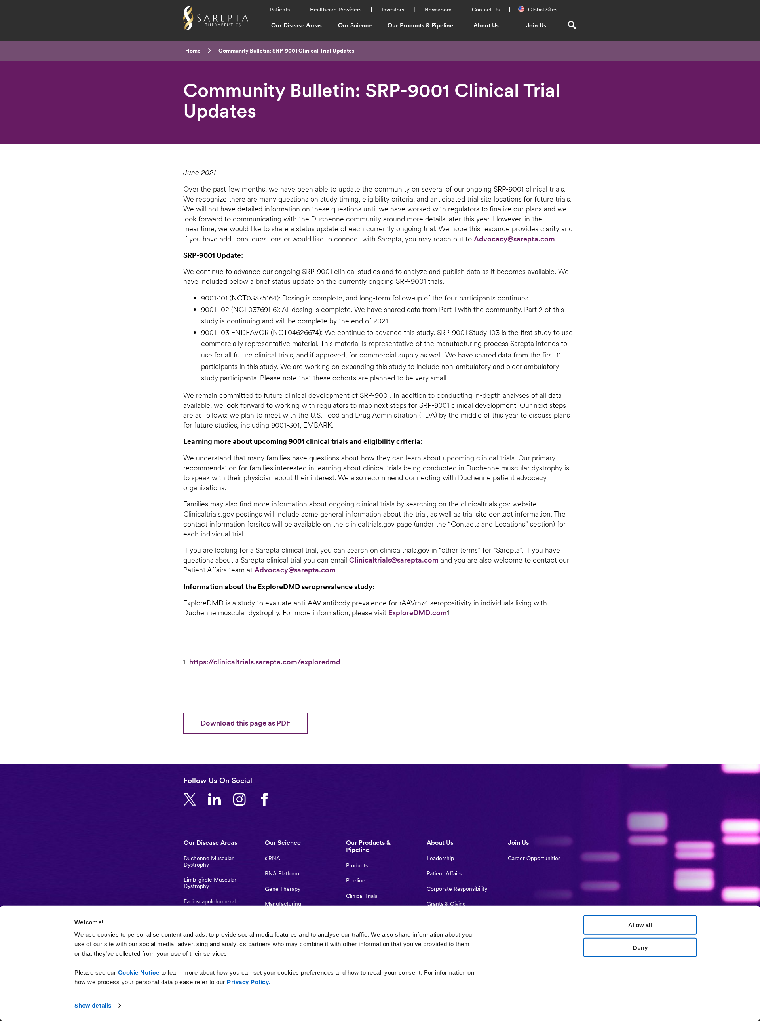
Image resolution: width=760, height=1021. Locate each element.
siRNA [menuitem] (272, 858)
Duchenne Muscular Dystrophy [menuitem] (209, 861)
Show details (92, 1005)
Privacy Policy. (248, 982)
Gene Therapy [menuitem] (282, 888)
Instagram (242, 800)
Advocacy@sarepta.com (514, 238)
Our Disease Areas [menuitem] (296, 25)
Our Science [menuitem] (355, 25)
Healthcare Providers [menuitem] (335, 9)
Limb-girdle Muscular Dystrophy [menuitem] (210, 883)
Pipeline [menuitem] (355, 880)
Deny (640, 947)
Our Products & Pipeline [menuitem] (420, 25)
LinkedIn (217, 800)
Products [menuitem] (357, 865)
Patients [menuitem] (280, 9)
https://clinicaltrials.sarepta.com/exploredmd (264, 661)
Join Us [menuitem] (536, 25)
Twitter (192, 800)
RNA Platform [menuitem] (282, 873)
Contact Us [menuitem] (486, 9)
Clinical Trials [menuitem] (361, 895)
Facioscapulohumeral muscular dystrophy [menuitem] (210, 904)
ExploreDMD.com (417, 612)
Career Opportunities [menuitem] (534, 858)
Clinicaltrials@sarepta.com (394, 560)
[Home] (215, 17)
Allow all (640, 925)
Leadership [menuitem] (440, 858)
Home (193, 50)
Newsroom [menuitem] (438, 9)
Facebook (267, 800)
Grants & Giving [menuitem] (446, 903)
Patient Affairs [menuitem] (444, 873)
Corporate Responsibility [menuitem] (457, 888)
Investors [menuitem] (393, 9)
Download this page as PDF (245, 723)
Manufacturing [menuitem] (283, 903)
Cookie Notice (139, 972)
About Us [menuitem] (486, 25)
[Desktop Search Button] (575, 25)
